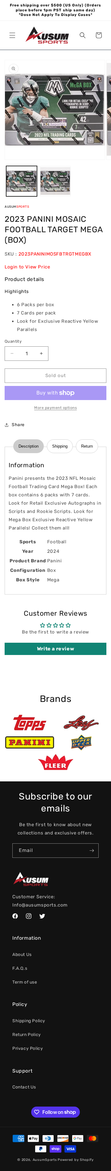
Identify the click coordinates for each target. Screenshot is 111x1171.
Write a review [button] (55, 649)
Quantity (13, 341)
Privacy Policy (27, 1048)
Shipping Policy (28, 1020)
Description (28, 446)
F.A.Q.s (19, 968)
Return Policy (26, 1034)
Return (87, 446)
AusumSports (45, 1160)
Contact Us (24, 1087)
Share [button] (18, 424)
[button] (12, 35)
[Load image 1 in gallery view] (21, 181)
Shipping (60, 446)
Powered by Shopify (76, 1160)
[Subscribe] (91, 850)
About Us (22, 954)
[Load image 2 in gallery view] (55, 181)
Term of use (24, 982)
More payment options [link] (55, 408)
